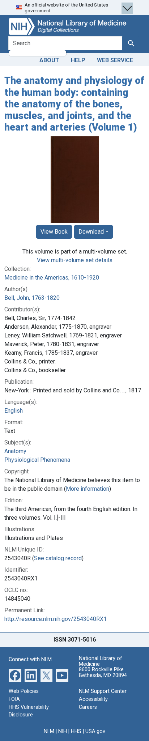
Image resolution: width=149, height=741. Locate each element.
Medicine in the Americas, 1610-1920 (51, 277)
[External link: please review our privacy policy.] (15, 675)
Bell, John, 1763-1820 (32, 297)
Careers (88, 707)
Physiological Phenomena (37, 459)
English (13, 410)
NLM (49, 731)
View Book (54, 231)
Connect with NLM (30, 659)
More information (87, 488)
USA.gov (95, 731)
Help (78, 60)
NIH (62, 731)
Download (91, 231)
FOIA (14, 699)
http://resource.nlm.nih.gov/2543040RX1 (55, 619)
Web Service (115, 60)
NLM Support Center (103, 691)
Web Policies (24, 691)
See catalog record (58, 558)
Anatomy (15, 451)
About (49, 60)
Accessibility (93, 699)
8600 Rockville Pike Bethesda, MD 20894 (103, 672)
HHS (76, 731)
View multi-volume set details (74, 260)
